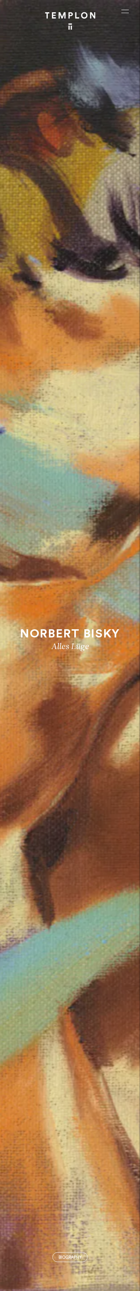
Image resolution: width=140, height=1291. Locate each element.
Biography (70, 1257)
